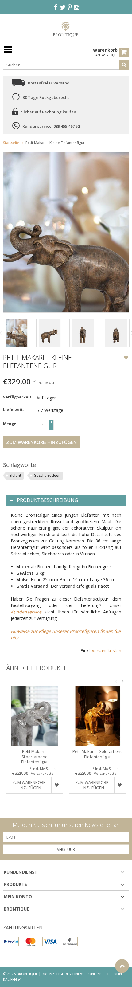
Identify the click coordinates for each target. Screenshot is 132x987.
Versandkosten (106, 650)
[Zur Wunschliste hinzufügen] (126, 358)
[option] (16, 333)
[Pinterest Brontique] (69, 7)
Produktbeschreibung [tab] (47, 500)
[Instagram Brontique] (77, 7)
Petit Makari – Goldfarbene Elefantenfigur (97, 754)
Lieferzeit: (13, 409)
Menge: (10, 423)
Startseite (11, 142)
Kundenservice (26, 612)
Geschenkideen (47, 475)
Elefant (15, 475)
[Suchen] (124, 65)
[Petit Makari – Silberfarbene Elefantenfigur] (34, 716)
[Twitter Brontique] (62, 7)
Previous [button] (116, 681)
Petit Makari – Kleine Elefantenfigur (55, 142)
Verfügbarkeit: (18, 397)
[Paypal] (11, 941)
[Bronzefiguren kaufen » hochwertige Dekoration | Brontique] (66, 29)
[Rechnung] (70, 941)
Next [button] (122, 681)
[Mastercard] (30, 941)
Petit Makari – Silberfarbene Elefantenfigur (34, 757)
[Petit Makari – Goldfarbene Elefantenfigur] (97, 716)
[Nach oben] (122, 966)
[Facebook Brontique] (55, 7)
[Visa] (50, 941)
